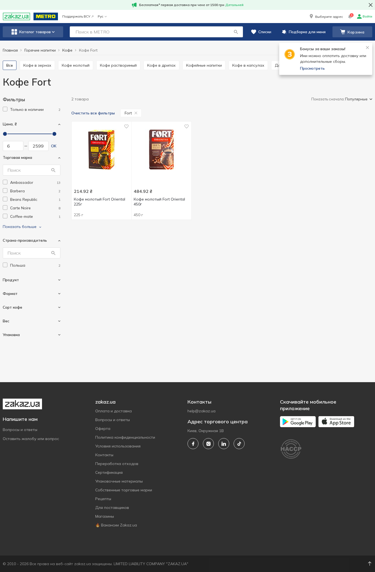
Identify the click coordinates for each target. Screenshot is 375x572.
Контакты (104, 454)
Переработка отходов (116, 463)
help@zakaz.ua (202, 410)
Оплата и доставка (113, 410)
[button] (326, 16)
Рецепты (103, 498)
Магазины (104, 516)
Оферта (102, 428)
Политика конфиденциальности (125, 437)
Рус (100, 16)
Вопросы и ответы (20, 429)
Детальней (234, 5)
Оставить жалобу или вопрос (31, 438)
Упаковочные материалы (119, 481)
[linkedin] (223, 443)
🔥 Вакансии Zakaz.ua (116, 525)
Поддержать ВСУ (76, 16)
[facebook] (193, 443)
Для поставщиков (112, 507)
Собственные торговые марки (123, 490)
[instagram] (208, 443)
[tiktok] (239, 443)
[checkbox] (5, 109)
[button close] (370, 5)
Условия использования (118, 446)
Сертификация (109, 472)
